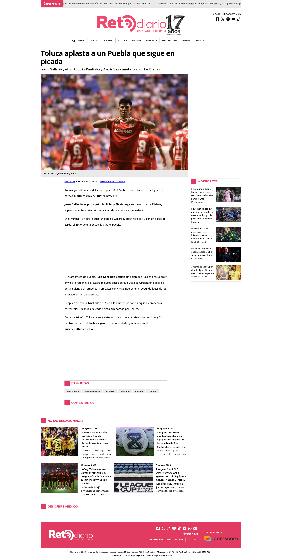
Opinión (200, 40)
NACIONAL (136, 40)
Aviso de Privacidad (160, 540)
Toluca (152, 391)
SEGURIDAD (108, 40)
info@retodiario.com (162, 555)
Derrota (109, 391)
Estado (192, 540)
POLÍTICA (122, 40)
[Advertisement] (115, 250)
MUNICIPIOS (151, 40)
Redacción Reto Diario (112, 181)
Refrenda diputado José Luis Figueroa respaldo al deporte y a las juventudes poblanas (185, 3)
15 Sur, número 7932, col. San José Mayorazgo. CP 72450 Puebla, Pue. (157, 552)
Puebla (139, 391)
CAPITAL (94, 40)
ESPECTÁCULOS (169, 40)
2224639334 (205, 552)
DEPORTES (187, 40)
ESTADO (81, 40)
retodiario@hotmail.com (139, 555)
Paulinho (125, 391)
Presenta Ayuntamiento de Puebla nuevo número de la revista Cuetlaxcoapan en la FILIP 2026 (82, 3)
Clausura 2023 (92, 391)
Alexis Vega (73, 391)
